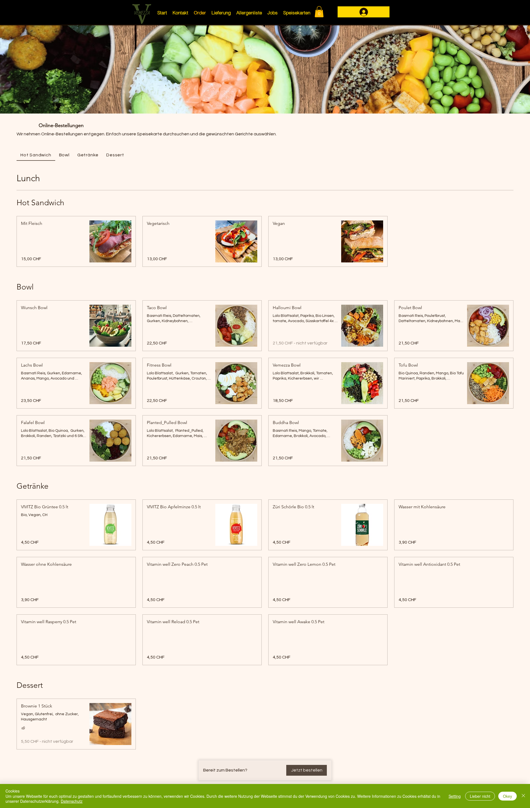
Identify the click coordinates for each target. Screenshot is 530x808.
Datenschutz (72, 801)
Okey (507, 796)
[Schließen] (523, 796)
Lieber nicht (480, 796)
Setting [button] (455, 796)
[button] (319, 11)
